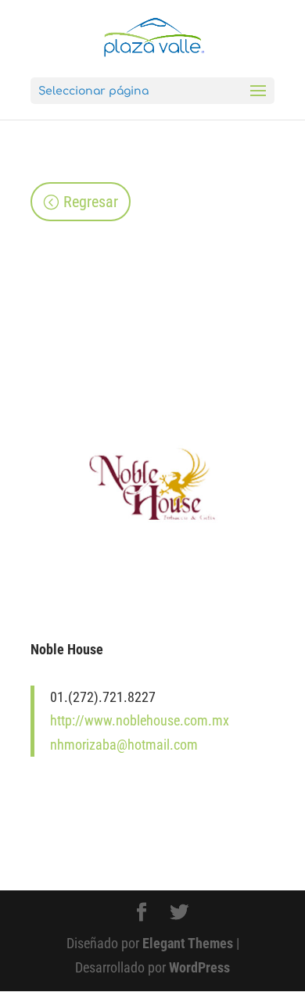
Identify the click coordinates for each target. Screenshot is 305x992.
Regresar (90, 201)
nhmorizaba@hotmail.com (124, 744)
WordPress (199, 967)
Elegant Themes (187, 943)
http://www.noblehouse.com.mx (139, 720)
